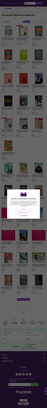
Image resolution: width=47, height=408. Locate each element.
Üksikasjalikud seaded (23, 212)
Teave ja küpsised (23, 215)
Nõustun (23, 209)
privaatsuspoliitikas (28, 205)
